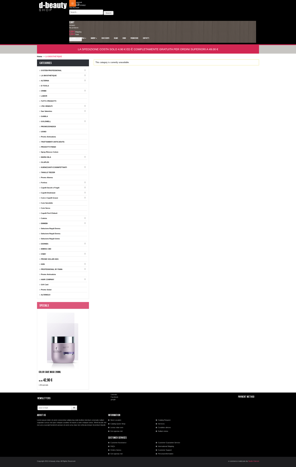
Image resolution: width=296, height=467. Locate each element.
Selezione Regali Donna (50, 228)
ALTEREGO (45, 295)
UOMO (43, 132)
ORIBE (43, 91)
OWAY (43, 254)
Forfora (44, 183)
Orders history (115, 450)
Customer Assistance (118, 443)
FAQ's (112, 446)
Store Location (115, 420)
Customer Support (165, 450)
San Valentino (46, 111)
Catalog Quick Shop (117, 424)
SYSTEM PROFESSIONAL (51, 70)
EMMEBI (44, 223)
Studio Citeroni (253, 461)
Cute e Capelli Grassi (49, 198)
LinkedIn (114, 394)
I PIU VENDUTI (47, 106)
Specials (44, 305)
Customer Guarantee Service (169, 443)
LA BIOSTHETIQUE (49, 75)
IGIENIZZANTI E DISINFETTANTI (54, 167)
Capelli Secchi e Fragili (50, 188)
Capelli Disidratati (48, 193)
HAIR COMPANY (47, 279)
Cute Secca (45, 208)
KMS (43, 264)
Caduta (44, 218)
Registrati (78, 2)
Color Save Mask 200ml (50, 372)
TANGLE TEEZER (48, 172)
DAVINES (44, 244)
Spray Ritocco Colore (49, 152)
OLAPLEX (45, 162)
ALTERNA (45, 81)
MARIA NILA (46, 157)
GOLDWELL (46, 121)
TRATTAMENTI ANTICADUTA (52, 142)
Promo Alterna (47, 177)
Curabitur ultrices (164, 427)
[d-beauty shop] (53, 6)
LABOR (44, 96)
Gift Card (44, 284)
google (113, 399)
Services (161, 424)
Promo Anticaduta (48, 137)
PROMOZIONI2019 (48, 126)
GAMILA (44, 116)
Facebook (114, 397)
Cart (71, 22)
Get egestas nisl (116, 431)
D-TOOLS (45, 86)
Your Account (74, 7)
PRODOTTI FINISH (48, 147)
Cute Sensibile (47, 203)
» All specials (43, 385)
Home (39, 56)
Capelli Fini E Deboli (49, 213)
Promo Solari (46, 290)
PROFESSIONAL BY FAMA (51, 269)
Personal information (165, 454)
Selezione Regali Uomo (50, 239)
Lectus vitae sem (116, 427)
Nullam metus (163, 431)
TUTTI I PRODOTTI (48, 101)
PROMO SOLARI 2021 (50, 259)
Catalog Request (164, 420)
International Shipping (166, 446)
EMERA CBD (46, 249)
